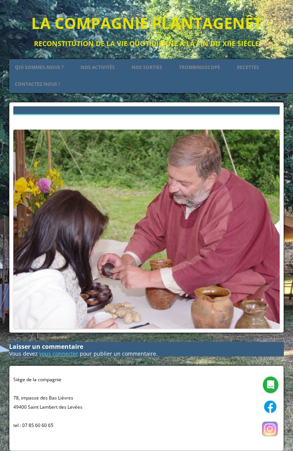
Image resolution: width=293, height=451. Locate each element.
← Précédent (29, 120)
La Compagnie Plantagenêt (146, 23)
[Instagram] (270, 436)
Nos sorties (147, 67)
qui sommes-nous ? (39, 67)
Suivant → (267, 120)
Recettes (248, 67)
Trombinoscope (199, 67)
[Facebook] (270, 414)
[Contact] (270, 392)
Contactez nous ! (37, 84)
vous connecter (58, 353)
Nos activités (97, 67)
